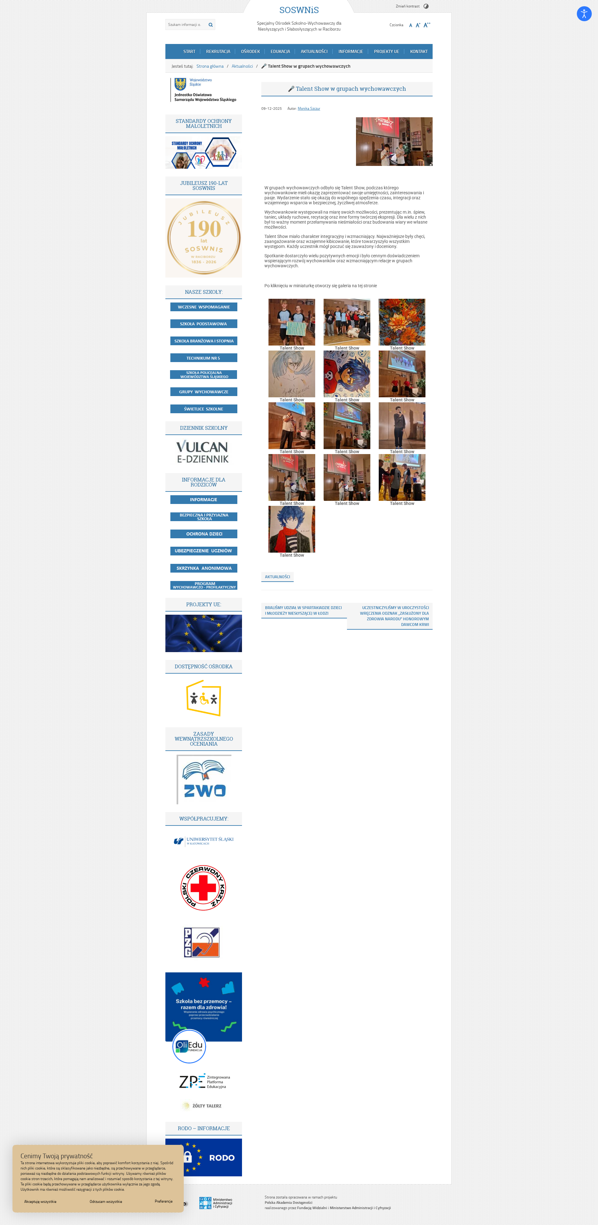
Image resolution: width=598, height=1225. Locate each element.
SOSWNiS (299, 10)
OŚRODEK (250, 51)
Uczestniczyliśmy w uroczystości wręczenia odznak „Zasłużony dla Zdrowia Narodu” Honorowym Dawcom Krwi (394, 616)
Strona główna (210, 66)
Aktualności (242, 66)
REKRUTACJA (218, 51)
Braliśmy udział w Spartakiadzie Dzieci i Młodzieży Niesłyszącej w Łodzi (303, 610)
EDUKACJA (280, 51)
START (189, 51)
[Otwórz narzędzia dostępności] (584, 13)
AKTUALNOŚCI (314, 51)
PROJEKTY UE (386, 51)
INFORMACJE (351, 51)
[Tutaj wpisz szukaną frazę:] (185, 24)
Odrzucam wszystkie (106, 1201)
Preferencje (164, 1201)
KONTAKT (419, 51)
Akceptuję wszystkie (40, 1201)
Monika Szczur (309, 108)
